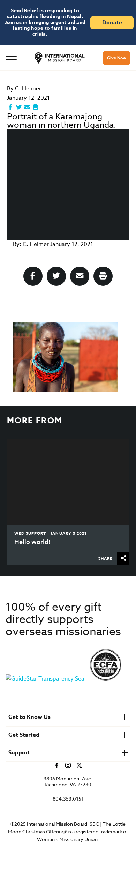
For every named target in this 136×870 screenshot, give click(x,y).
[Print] (35, 107)
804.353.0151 (68, 799)
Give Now (116, 58)
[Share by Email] (28, 107)
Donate (112, 22)
